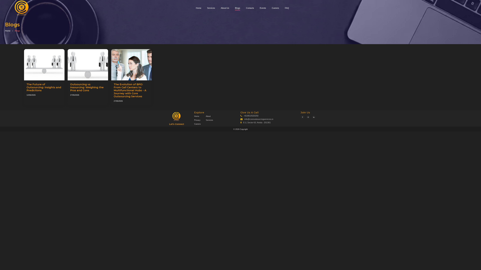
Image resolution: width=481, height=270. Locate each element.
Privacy (197, 120)
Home (198, 8)
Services (211, 8)
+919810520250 (251, 116)
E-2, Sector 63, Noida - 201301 (257, 123)
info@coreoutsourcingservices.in (258, 119)
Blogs (237, 8)
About (208, 116)
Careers (275, 8)
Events (263, 8)
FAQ (287, 8)
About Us (225, 8)
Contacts (250, 8)
